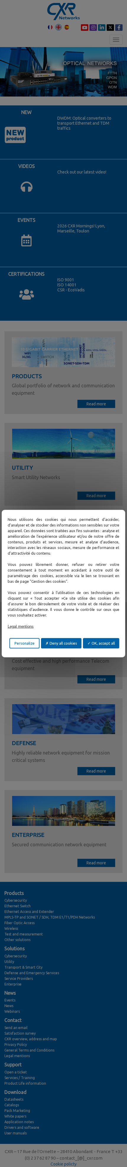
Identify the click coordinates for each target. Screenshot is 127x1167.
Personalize (24, 643)
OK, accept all (103, 643)
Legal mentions (21, 626)
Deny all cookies (63, 643)
